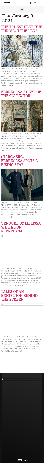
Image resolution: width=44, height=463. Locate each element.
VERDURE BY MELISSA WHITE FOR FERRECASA (21, 227)
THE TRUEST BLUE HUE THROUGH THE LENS (21, 29)
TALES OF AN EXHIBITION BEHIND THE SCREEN (19, 296)
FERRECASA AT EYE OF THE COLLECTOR (21, 94)
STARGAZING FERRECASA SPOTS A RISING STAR (19, 161)
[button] (22, 9)
